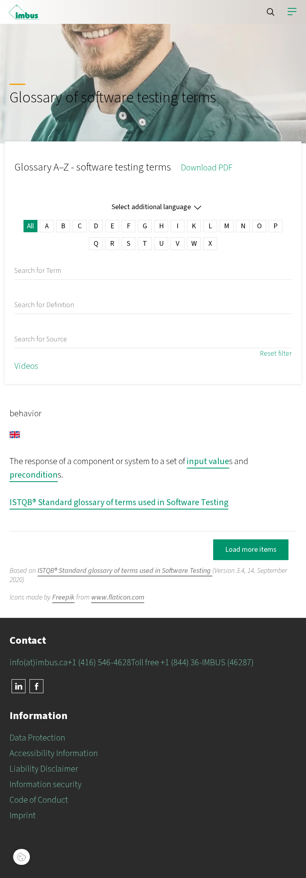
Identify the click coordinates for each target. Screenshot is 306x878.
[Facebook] (36, 686)
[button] (270, 12)
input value (208, 461)
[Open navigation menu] (292, 12)
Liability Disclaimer (44, 768)
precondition (34, 474)
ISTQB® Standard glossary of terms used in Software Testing (119, 502)
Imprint (23, 815)
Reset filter (276, 354)
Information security (46, 784)
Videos (26, 366)
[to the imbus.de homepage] (24, 12)
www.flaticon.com (117, 597)
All (30, 226)
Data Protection (37, 737)
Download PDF (206, 167)
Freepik (63, 597)
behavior (25, 413)
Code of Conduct (39, 800)
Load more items (251, 550)
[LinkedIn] (19, 686)
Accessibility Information (54, 753)
